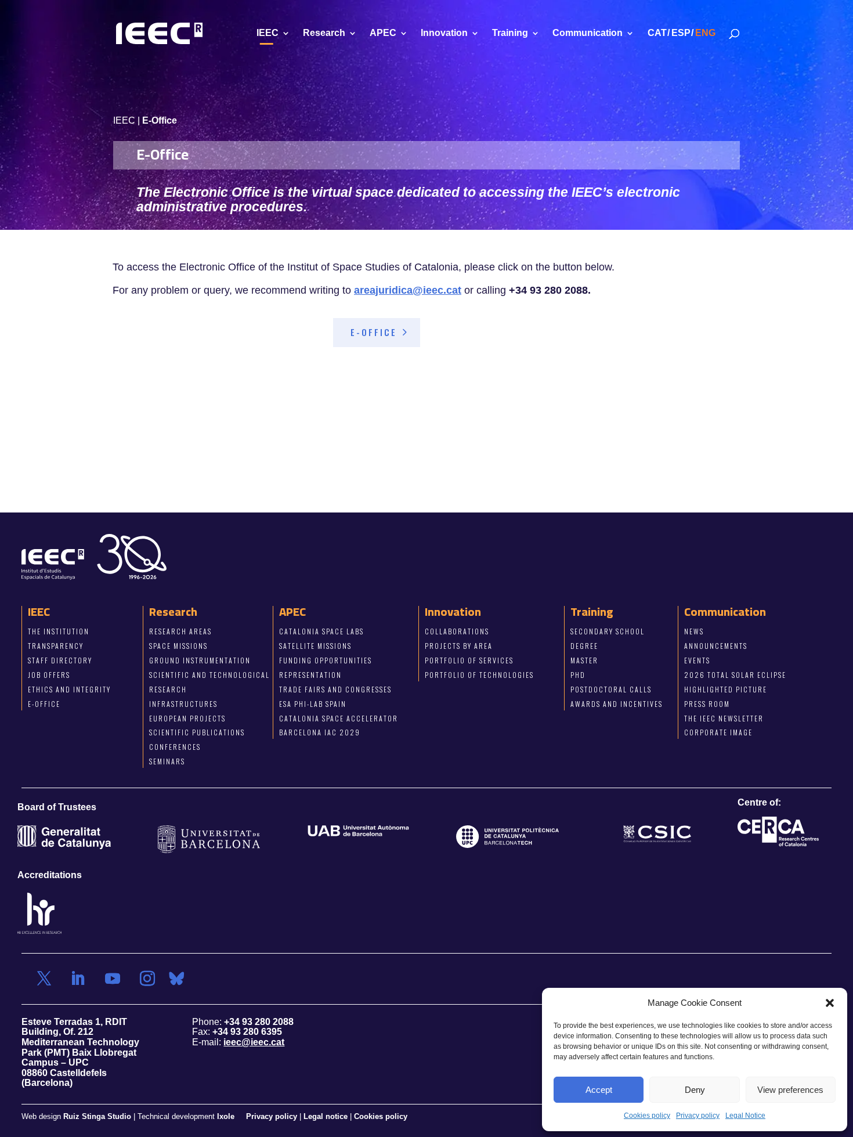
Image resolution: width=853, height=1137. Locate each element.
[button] (830, 1003)
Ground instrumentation (200, 660)
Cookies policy (647, 1115)
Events (697, 660)
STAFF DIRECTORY (60, 660)
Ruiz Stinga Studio (97, 1116)
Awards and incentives (616, 704)
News (694, 631)
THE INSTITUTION (58, 631)
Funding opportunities (325, 660)
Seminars (167, 761)
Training (510, 33)
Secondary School (607, 631)
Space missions (178, 646)
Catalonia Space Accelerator (338, 718)
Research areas (180, 631)
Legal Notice (745, 1115)
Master (584, 660)
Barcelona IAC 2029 (319, 732)
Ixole (225, 1116)
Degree (584, 646)
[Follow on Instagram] (147, 978)
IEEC (267, 33)
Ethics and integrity (69, 689)
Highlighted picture (725, 689)
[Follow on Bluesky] (176, 978)
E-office (44, 704)
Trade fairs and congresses (335, 689)
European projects (187, 718)
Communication (587, 33)
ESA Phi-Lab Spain (312, 704)
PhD (577, 675)
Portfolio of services (469, 660)
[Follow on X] (44, 978)
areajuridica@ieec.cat (407, 290)
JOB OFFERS (49, 675)
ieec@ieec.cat (253, 1042)
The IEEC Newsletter (724, 718)
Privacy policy (698, 1115)
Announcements (715, 646)
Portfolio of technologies (479, 675)
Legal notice (325, 1116)
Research (324, 33)
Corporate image (718, 732)
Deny (695, 1090)
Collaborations (457, 631)
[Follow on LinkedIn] (78, 978)
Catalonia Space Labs (321, 631)
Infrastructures (183, 704)
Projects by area (459, 646)
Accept (598, 1090)
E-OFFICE (373, 332)
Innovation (444, 33)
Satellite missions (315, 646)
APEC (383, 33)
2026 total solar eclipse (735, 675)
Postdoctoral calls (611, 689)
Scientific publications (197, 732)
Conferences (175, 747)
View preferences (790, 1090)
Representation (310, 675)
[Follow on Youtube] (112, 978)
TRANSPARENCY (56, 646)
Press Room (707, 704)
